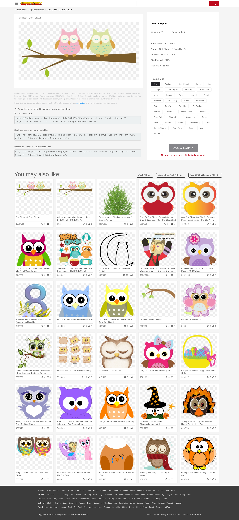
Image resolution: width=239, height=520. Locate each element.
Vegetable (116, 507)
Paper (147, 503)
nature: (41, 490)
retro (204, 117)
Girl (129, 499)
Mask (49, 499)
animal (194, 95)
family (67, 499)
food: (41, 507)
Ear (99, 499)
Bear (53, 495)
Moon (125, 491)
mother (74, 499)
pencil (206, 95)
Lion (143, 495)
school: (41, 503)
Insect (137, 495)
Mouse (157, 495)
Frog (121, 495)
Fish (115, 495)
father (139, 499)
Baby (55, 499)
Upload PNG (195, 514)
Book (65, 503)
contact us (80, 103)
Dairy (56, 507)
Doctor (93, 499)
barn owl (158, 117)
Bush (155, 491)
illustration (204, 89)
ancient (203, 112)
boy (133, 499)
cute (156, 106)
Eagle (101, 495)
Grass (110, 491)
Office (153, 503)
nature (157, 112)
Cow (84, 495)
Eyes (104, 499)
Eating (144, 507)
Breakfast (49, 507)
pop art (168, 106)
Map (115, 503)
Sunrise (132, 491)
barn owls (177, 128)
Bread (151, 507)
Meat (91, 507)
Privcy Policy (166, 514)
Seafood (107, 507)
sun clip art (184, 84)
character (190, 117)
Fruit (85, 507)
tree (191, 128)
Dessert (63, 507)
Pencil (89, 503)
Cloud (161, 491)
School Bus (107, 503)
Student (50, 503)
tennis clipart (160, 128)
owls (180, 123)
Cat (71, 495)
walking (111, 499)
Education (98, 503)
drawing (189, 89)
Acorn (49, 491)
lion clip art (173, 89)
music (156, 95)
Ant (48, 495)
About (149, 514)
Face (152, 499)
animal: (41, 494)
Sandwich (98, 507)
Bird (58, 495)
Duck (95, 495)
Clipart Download (36, 10)
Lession (179, 503)
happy (169, 95)
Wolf (188, 495)
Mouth (146, 499)
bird (155, 84)
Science (140, 503)
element (170, 112)
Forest (173, 491)
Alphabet (161, 503)
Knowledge (123, 503)
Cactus (71, 491)
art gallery (172, 100)
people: (41, 499)
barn (156, 123)
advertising (195, 123)
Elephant (108, 495)
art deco (200, 100)
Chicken (78, 495)
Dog (89, 495)
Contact (176, 514)
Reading (82, 503)
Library (132, 503)
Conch (78, 491)
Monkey (150, 495)
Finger (158, 499)
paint (198, 84)
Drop (167, 491)
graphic (182, 106)
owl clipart (144, 175)
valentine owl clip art (171, 175)
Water (148, 491)
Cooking (159, 507)
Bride (61, 499)
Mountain (140, 491)
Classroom (73, 503)
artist (181, 95)
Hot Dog (167, 507)
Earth (84, 491)
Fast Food (78, 507)
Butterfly (65, 495)
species (157, 100)
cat (201, 128)
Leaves (63, 491)
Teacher (58, 503)
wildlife (157, 134)
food (186, 100)
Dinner (131, 507)
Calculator (170, 503)
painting (168, 84)
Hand (165, 499)
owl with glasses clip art (205, 175)
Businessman (84, 499)
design (168, 123)
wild (209, 123)
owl (209, 84)
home (118, 499)
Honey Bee (129, 495)
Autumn (56, 491)
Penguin (169, 495)
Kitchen (124, 507)
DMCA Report (159, 23)
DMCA (185, 514)
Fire (89, 491)
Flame (95, 491)
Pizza (138, 507)
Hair (124, 499)
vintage (157, 89)
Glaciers (103, 491)
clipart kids (174, 117)
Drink (70, 507)
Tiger (176, 495)
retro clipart (186, 112)
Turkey (182, 495)
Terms (156, 514)
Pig (163, 495)
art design (197, 106)
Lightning (117, 491)
